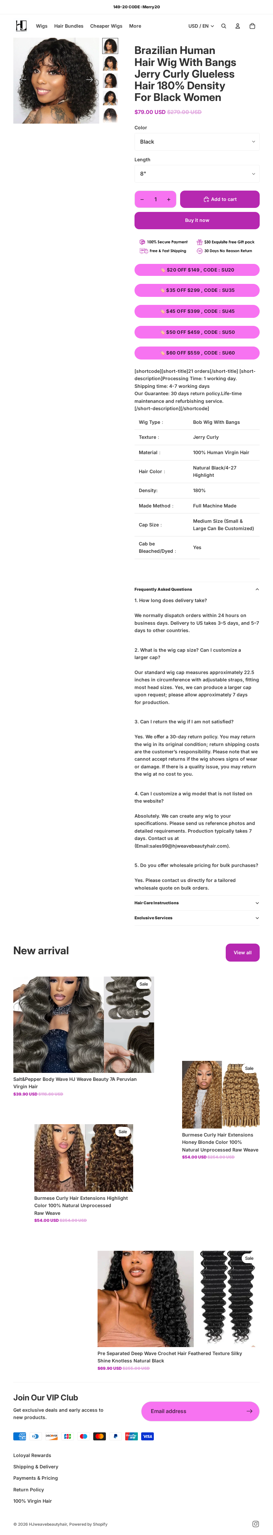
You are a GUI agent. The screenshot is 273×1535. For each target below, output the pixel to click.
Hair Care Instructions (157, 902)
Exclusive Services (153, 917)
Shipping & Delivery (35, 1466)
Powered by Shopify (88, 1524)
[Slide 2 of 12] (110, 63)
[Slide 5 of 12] (110, 115)
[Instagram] (256, 1524)
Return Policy (28, 1489)
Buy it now (197, 220)
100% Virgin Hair (32, 1501)
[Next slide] (91, 80)
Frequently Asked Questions (163, 589)
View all (243, 952)
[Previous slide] (20, 80)
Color (141, 127)
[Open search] (223, 26)
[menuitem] (135, 26)
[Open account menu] (237, 26)
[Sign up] (250, 1411)
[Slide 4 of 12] (110, 98)
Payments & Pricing (35, 1478)
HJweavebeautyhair (48, 1524)
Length (142, 159)
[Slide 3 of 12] (110, 80)
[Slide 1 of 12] (110, 46)
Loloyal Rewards (32, 1455)
